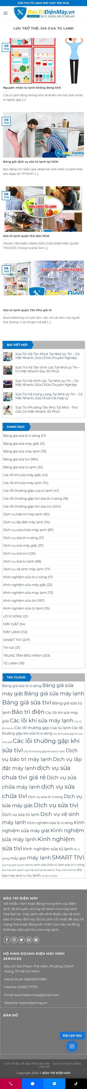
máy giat (18, 858)
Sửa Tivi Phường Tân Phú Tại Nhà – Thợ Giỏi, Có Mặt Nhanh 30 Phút (46, 409)
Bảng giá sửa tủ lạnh (19, 467)
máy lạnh (39, 858)
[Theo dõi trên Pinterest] (36, 939)
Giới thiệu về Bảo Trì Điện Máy (27, 1063)
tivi (25, 875)
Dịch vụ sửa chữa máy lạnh (25, 530)
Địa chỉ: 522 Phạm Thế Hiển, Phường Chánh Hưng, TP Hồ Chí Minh (39, 968)
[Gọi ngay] (11, 1083)
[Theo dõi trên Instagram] (14, 939)
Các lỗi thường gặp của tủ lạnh (28, 491)
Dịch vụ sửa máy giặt (20, 545)
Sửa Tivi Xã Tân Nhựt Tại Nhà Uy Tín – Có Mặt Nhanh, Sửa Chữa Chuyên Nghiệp (47, 356)
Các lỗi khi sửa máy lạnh (22, 483)
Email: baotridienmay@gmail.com (31, 995)
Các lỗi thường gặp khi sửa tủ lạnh (44, 751)
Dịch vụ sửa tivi (15, 553)
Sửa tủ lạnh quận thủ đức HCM (26, 236)
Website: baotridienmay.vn (25, 1003)
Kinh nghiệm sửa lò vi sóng (25, 577)
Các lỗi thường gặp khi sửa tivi (27, 506)
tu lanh (34, 875)
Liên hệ (43, 1066)
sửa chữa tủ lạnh (52, 864)
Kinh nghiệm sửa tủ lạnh (23, 608)
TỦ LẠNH (10, 663)
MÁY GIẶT (11, 624)
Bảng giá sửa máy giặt (21, 444)
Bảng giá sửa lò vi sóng (21, 436)
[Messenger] (54, 1083)
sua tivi (20, 864)
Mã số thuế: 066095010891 (25, 979)
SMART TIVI (12, 640)
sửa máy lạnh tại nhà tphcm (40, 870)
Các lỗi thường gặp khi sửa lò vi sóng (32, 498)
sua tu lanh (32, 864)
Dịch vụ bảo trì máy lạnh (22, 514)
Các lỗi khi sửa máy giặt (22, 475)
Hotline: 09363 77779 (21, 987)
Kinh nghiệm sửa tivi (20, 601)
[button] (5, 13)
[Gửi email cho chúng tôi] (28, 939)
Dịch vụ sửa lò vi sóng (20, 538)
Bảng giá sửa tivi (16, 459)
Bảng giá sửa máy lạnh (21, 451)
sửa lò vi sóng (74, 865)
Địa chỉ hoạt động (67, 1063)
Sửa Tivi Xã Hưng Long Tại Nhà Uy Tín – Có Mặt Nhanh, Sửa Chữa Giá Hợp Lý (49, 396)
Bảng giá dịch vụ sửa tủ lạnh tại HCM (30, 161)
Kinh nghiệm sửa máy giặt (24, 585)
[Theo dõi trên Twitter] (21, 939)
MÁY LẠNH (11, 632)
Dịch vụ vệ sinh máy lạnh (23, 569)
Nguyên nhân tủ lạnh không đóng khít (32, 87)
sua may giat (9, 865)
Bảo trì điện (28, 711)
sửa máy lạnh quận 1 (13, 870)
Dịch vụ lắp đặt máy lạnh (23, 522)
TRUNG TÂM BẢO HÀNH (22, 655)
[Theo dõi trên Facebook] (7, 939)
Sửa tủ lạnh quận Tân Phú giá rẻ (27, 310)
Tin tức (8, 648)
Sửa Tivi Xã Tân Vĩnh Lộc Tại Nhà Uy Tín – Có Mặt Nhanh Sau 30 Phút (47, 369)
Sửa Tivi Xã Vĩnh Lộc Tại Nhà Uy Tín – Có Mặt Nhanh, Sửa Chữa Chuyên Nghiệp (46, 383)
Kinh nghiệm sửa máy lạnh (25, 593)
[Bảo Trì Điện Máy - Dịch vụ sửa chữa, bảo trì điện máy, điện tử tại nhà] (44, 13)
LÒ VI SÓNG (12, 616)
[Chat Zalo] (33, 1083)
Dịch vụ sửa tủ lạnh (18, 561)
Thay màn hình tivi (66, 870)
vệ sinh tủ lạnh (49, 875)
